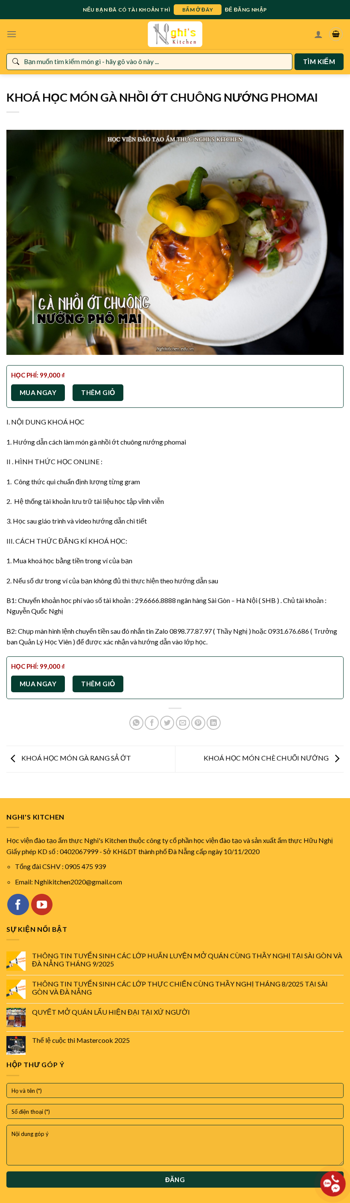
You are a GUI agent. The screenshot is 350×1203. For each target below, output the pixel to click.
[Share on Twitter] (167, 723)
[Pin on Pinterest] (198, 723)
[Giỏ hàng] (336, 34)
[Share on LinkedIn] (214, 723)
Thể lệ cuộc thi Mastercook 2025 (81, 1040)
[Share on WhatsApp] (136, 723)
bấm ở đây (197, 9)
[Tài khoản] (318, 34)
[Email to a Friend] (183, 723)
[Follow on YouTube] (41, 904)
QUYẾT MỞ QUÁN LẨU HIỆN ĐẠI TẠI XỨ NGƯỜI (111, 1012)
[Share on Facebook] (152, 723)
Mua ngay (38, 392)
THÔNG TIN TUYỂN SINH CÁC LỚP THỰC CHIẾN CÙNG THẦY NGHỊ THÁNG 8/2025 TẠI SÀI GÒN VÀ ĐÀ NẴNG (180, 988)
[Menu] (11, 33)
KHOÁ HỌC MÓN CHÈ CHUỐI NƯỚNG (267, 758)
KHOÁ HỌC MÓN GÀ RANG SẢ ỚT (75, 758)
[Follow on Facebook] (18, 904)
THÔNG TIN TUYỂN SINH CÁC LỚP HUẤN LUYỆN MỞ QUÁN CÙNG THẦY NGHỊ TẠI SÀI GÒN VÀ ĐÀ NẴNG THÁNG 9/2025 (187, 959)
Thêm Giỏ (98, 392)
